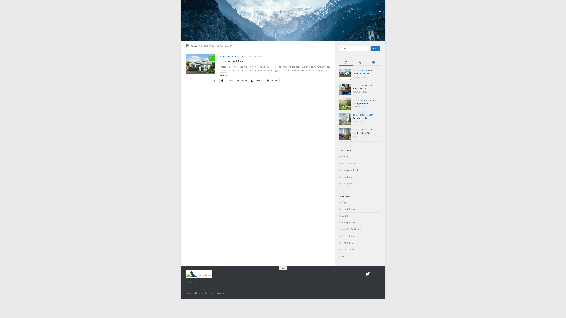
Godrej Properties (368, 100)
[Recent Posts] (346, 62)
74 (213, 58)
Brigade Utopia (360, 118)
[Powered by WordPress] (196, 293)
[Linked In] (378, 274)
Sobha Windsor (360, 88)
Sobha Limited (366, 85)
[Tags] (373, 62)
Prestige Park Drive (232, 61)
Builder (223, 56)
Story (344, 256)
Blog (344, 202)
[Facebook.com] (362, 274)
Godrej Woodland (360, 103)
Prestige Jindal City (362, 133)
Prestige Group (235, 56)
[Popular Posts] (359, 62)
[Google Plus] (373, 274)
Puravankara (347, 242)
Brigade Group (359, 115)
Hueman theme (219, 293)
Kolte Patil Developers (351, 229)
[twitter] (368, 274)
